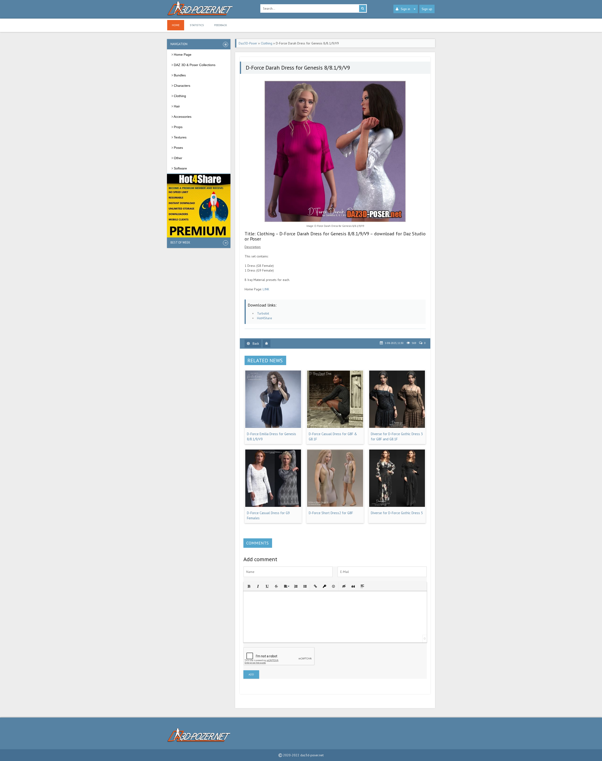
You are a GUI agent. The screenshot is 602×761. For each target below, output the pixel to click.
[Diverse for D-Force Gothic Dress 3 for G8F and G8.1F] (397, 427)
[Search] (362, 8)
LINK (266, 289)
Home (175, 25)
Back (255, 343)
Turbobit (263, 313)
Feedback (220, 25)
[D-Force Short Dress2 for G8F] (335, 506)
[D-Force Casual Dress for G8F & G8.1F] (335, 427)
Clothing (266, 43)
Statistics (197, 25)
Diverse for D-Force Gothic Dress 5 (397, 513)
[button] (248, 586)
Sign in (405, 9)
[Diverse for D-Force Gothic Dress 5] (397, 506)
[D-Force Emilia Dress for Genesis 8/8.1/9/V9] (273, 427)
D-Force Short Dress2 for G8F (331, 513)
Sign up (427, 9)
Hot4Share (264, 318)
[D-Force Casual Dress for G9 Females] (273, 506)
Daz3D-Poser (248, 43)
